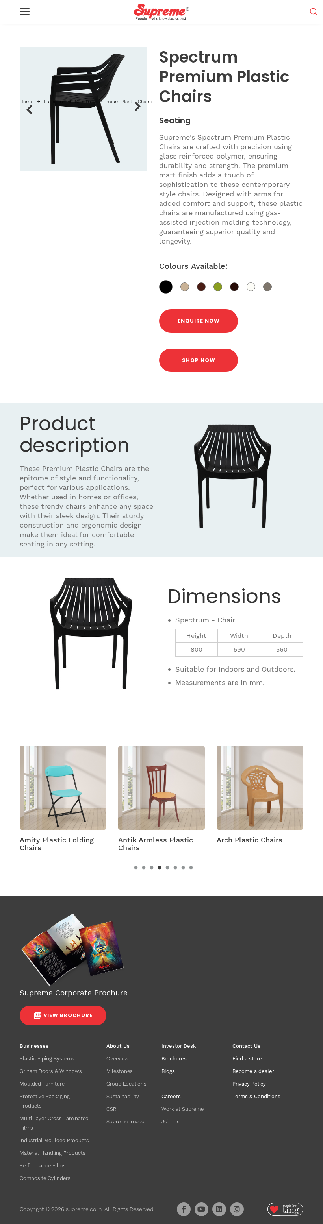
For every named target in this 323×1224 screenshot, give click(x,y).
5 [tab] (167, 868)
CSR (111, 1109)
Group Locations (126, 1084)
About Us (118, 1046)
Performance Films (43, 1166)
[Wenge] (238, 286)
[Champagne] (270, 286)
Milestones (119, 1071)
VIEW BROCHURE (68, 1015)
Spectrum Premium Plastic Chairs (113, 101)
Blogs (168, 1071)
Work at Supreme (183, 1109)
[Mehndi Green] (221, 286)
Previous (29, 109)
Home (26, 101)
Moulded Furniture (42, 1084)
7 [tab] (183, 868)
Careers (171, 1096)
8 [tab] (191, 868)
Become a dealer (253, 1071)
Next (137, 107)
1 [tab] (136, 868)
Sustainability (122, 1096)
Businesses (34, 1046)
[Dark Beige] (188, 286)
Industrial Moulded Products (54, 1140)
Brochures (174, 1059)
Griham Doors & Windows (51, 1071)
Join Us (171, 1121)
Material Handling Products (52, 1153)
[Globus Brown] (205, 286)
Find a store (247, 1059)
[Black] (169, 286)
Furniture (54, 101)
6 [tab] (175, 868)
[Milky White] (255, 286)
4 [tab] (159, 868)
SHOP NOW (198, 360)
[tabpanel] (63, 801)
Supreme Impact (126, 1121)
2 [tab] (144, 868)
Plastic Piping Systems (47, 1059)
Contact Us (246, 1046)
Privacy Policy (249, 1084)
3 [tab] (152, 868)
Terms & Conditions (256, 1096)
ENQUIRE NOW (199, 321)
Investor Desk (179, 1046)
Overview (117, 1059)
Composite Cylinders (45, 1178)
